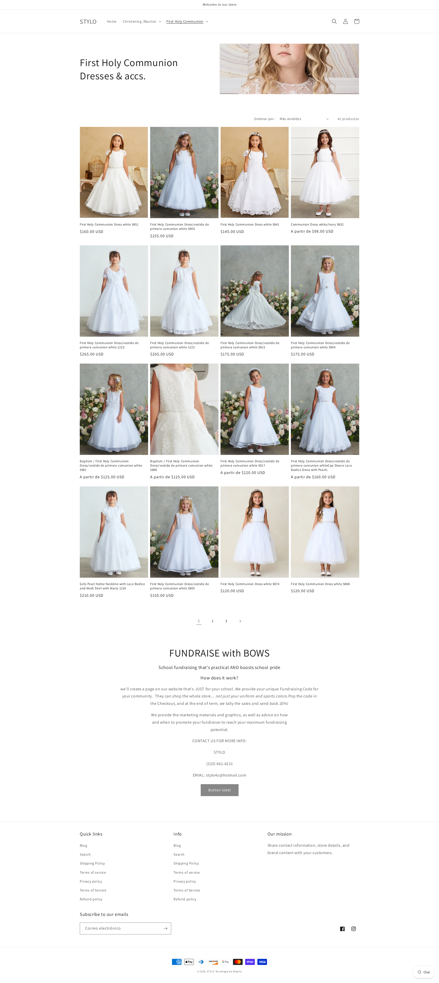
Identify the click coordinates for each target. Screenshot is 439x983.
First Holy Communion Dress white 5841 (250, 224)
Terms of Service (93, 890)
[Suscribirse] (165, 928)
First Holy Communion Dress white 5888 (320, 584)
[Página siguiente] (240, 621)
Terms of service (93, 872)
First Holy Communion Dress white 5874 (250, 584)
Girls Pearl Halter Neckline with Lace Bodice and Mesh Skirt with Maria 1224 (112, 586)
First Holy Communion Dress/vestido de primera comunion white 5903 (179, 226)
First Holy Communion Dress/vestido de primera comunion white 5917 (250, 463)
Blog (83, 845)
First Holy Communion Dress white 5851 (109, 224)
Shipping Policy (92, 863)
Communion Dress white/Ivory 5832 (317, 224)
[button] (141, 21)
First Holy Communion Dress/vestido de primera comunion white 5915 (250, 345)
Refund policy (91, 899)
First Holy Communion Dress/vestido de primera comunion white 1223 (109, 345)
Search (85, 854)
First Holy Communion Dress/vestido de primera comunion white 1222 (179, 345)
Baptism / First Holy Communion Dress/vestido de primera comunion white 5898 (181, 465)
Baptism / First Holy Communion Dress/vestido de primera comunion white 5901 (111, 465)
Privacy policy (91, 881)
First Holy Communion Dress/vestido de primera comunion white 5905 (179, 586)
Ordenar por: (264, 118)
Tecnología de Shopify (228, 971)
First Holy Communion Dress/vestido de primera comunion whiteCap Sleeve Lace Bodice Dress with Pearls (321, 465)
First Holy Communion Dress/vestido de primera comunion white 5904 (320, 345)
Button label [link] (219, 789)
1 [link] (199, 620)
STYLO (211, 971)
